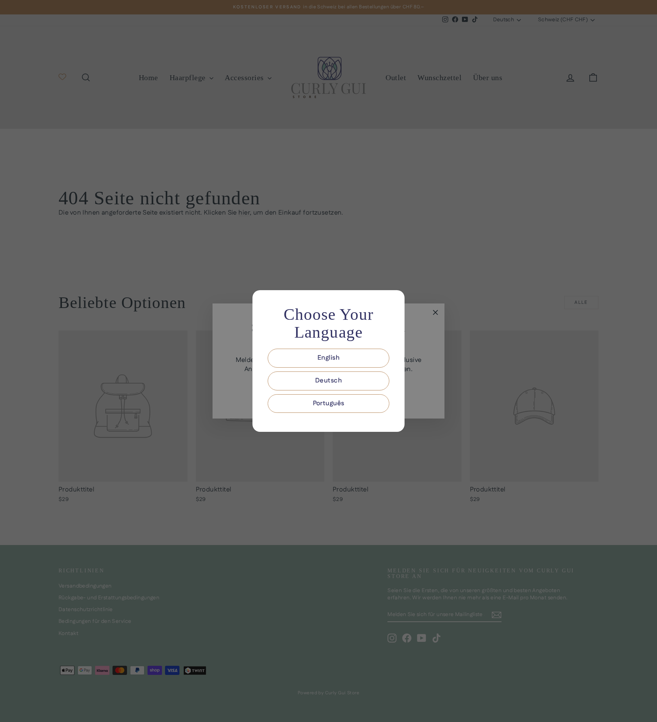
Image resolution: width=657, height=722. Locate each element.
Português (328, 403)
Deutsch (328, 380)
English (328, 357)
